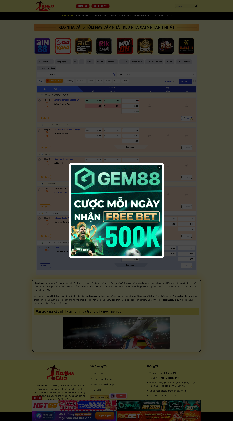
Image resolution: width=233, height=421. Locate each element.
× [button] (160, 167)
